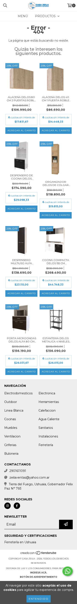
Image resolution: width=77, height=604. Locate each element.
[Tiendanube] (38, 554)
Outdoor (10, 402)
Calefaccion (47, 410)
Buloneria (11, 454)
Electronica (46, 393)
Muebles (10, 428)
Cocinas (10, 419)
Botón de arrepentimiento (38, 577)
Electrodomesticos (18, 393)
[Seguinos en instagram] (7, 506)
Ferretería (45, 445)
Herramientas (48, 402)
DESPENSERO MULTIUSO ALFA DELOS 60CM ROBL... (21, 261)
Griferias (10, 445)
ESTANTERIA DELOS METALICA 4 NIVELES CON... (55, 340)
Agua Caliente (48, 419)
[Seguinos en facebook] (17, 506)
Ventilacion (12, 436)
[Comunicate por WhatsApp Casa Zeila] (67, 571)
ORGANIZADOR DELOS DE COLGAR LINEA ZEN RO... (56, 183)
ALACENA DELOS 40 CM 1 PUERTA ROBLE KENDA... (55, 98)
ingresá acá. (38, 572)
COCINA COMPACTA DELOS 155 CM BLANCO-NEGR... (55, 261)
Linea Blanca (13, 410)
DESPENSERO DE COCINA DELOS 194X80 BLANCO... (21, 177)
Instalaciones (48, 436)
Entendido (39, 598)
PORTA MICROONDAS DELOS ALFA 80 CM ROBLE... (21, 340)
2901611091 (17, 471)
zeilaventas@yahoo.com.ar (29, 477)
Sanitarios (45, 428)
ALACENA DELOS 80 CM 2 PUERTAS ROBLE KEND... (21, 98)
